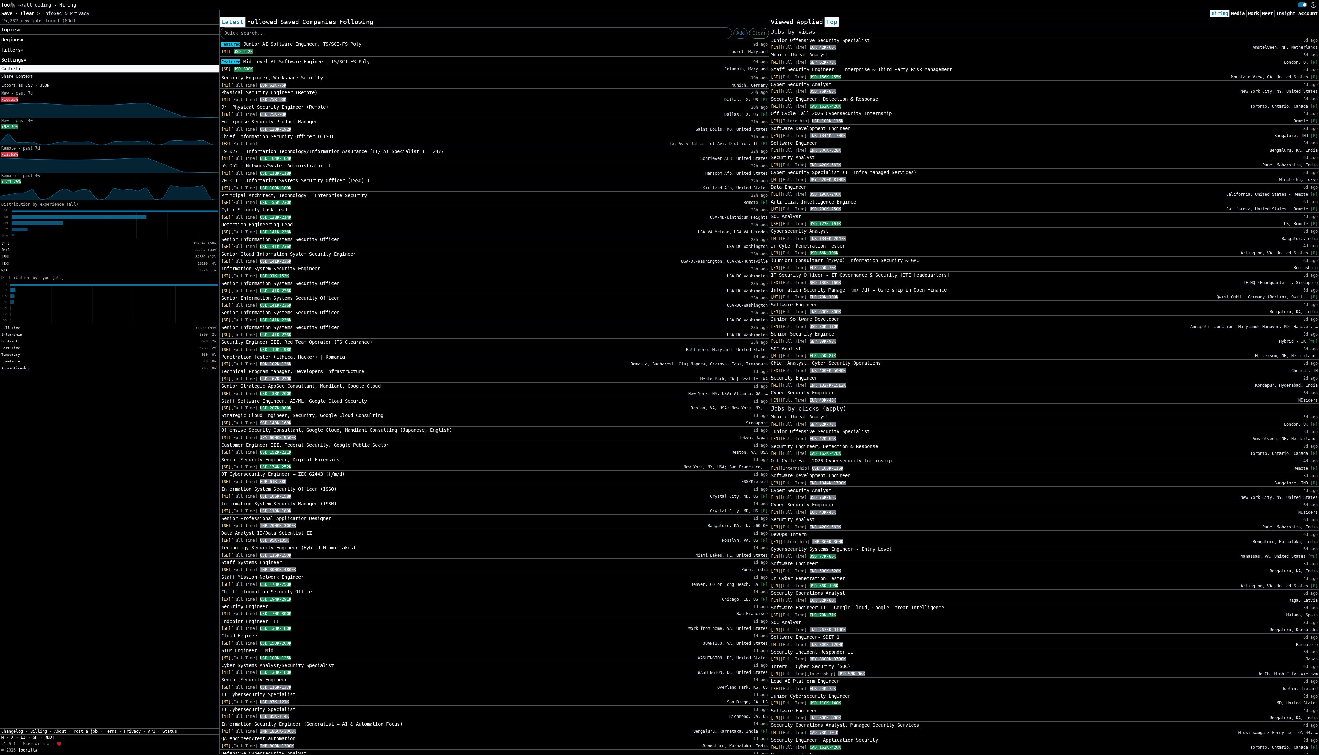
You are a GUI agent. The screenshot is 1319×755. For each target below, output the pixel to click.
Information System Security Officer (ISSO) (279, 489)
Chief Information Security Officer (268, 591)
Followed (262, 22)
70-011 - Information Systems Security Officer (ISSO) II (296, 180)
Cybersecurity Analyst (799, 231)
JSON (44, 85)
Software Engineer (794, 143)
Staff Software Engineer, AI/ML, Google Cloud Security (294, 401)
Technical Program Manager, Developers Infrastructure (292, 371)
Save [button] (8, 13)
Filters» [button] (12, 50)
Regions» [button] (12, 39)
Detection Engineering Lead (257, 224)
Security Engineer (244, 606)
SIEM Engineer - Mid (247, 650)
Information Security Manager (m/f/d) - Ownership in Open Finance (859, 290)
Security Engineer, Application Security (824, 740)
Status (169, 731)
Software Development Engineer (810, 128)
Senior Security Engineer (254, 679)
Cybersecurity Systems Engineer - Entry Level (831, 549)
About (60, 731)
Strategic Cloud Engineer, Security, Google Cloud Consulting (302, 415)
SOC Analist (786, 348)
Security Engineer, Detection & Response (824, 99)
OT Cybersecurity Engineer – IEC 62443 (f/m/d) (283, 474)
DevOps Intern (789, 534)
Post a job (86, 731)
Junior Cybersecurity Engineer (810, 696)
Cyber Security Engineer (802, 392)
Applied (810, 22)
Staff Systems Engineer (251, 562)
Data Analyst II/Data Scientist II (266, 533)
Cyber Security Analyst (801, 84)
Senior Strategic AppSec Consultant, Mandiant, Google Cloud (301, 386)
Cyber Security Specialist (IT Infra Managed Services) (843, 172)
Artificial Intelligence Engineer (815, 202)
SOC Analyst (786, 216)
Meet (1267, 13)
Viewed (782, 22)
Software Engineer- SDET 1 (805, 637)
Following (356, 22)
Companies (319, 22)
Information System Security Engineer (270, 268)
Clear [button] (29, 13)
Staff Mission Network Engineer (262, 577)
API (151, 731)
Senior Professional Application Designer (276, 518)
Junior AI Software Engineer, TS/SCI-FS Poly (291, 44)
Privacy (132, 731)
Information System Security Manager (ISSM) (279, 503)
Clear (759, 33)
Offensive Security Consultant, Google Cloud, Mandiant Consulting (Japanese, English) (336, 430)
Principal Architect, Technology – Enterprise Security (294, 195)
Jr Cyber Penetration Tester (808, 246)
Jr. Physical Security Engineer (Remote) (274, 107)
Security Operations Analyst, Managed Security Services (845, 725)
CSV (29, 85)
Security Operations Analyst (808, 593)
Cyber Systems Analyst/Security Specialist (277, 665)
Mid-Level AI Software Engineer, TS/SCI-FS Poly (295, 61)
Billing (38, 731)
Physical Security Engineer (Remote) (269, 92)
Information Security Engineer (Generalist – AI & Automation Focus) (312, 724)
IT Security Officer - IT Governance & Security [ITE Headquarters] (860, 275)
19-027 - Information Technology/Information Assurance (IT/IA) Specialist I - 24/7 (332, 151)
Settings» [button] (13, 60)
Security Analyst (793, 157)
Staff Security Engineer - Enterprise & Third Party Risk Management (861, 69)
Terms (111, 731)
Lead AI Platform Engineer (805, 681)
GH (35, 737)
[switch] (1302, 4)
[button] (109, 69)
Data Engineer (789, 187)
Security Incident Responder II (812, 652)
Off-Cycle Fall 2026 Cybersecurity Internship (831, 113)
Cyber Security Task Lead (254, 209)
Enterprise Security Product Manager (269, 121)
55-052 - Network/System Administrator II (276, 165)
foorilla (27, 750)
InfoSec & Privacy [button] (66, 13)
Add (740, 33)
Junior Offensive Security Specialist (820, 40)
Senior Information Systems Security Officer (280, 239)
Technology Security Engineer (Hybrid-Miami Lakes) (288, 547)
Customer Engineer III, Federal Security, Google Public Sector (305, 445)
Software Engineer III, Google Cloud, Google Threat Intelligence (857, 607)
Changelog (12, 731)
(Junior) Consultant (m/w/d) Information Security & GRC (845, 260)
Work (1253, 13)
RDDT (49, 737)
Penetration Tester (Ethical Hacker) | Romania (283, 357)
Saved (289, 22)
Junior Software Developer (805, 319)
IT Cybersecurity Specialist (258, 694)
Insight (1285, 13)
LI (23, 737)
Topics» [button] (11, 29)
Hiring (1219, 13)
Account (1308, 13)
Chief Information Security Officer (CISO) (277, 136)
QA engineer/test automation (258, 738)
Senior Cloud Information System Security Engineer (288, 254)
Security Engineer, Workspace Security (272, 77)
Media (1238, 13)
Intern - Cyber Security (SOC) (810, 666)
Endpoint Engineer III (250, 621)
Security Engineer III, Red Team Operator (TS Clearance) (296, 342)
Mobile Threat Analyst (799, 54)
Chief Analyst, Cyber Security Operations (826, 363)
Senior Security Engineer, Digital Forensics (280, 459)
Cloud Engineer (240, 635)
